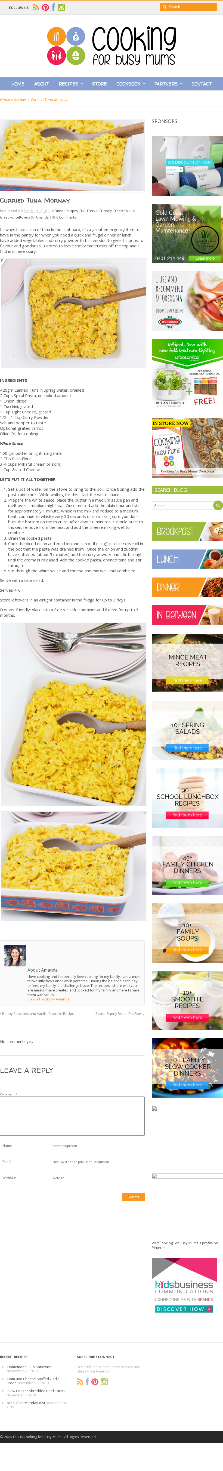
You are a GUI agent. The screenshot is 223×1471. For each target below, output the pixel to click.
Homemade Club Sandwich (29, 1366)
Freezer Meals (124, 210)
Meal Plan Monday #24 (26, 1402)
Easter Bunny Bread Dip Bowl (119, 1013)
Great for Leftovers (15, 217)
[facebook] (53, 7)
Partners (166, 84)
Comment (8, 1094)
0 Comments (66, 217)
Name (64, 1146)
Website (58, 1178)
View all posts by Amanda (50, 999)
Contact (202, 84)
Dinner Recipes (66, 210)
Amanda (42, 217)
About (41, 84)
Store (99, 84)
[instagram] (61, 7)
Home (18, 84)
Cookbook (128, 84)
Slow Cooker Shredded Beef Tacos (36, 1390)
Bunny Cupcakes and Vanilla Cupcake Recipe (37, 1013)
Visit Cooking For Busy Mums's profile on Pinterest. (185, 1245)
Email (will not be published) (80, 1162)
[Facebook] (87, 1382)
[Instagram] (104, 1382)
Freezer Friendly (99, 210)
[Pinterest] (94, 1382)
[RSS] (80, 1382)
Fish (82, 210)
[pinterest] (45, 7)
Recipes (68, 84)
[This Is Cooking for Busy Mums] (111, 63)
